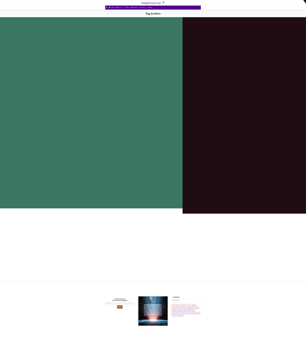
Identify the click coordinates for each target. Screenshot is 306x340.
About (127, 8)
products (174, 310)
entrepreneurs (175, 313)
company (193, 305)
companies (182, 305)
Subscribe (135, 8)
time (188, 305)
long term (187, 313)
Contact (143, 8)
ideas (189, 310)
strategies (193, 313)
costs (181, 313)
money (184, 308)
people (173, 308)
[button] (304, 2)
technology (190, 308)
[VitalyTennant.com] (106, 8)
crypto (173, 316)
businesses (175, 305)
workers (179, 308)
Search (150, 8)
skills (198, 313)
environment (180, 316)
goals (179, 310)
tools (193, 310)
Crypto (119, 8)
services (196, 308)
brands (184, 310)
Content (112, 8)
